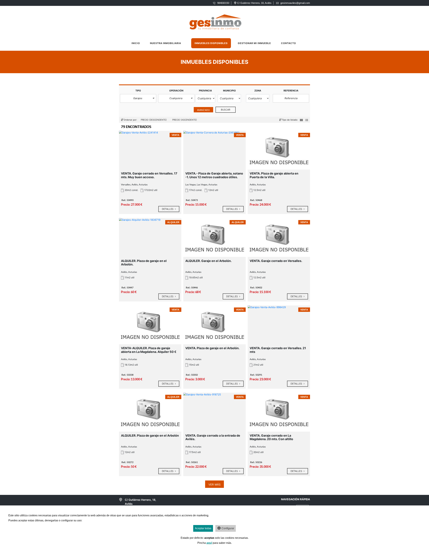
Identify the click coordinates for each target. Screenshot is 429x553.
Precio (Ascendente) (184, 119)
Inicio (136, 43)
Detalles (168, 209)
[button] (138, 98)
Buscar (225, 109)
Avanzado (203, 110)
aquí (209, 542)
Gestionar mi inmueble (254, 43)
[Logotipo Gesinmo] (211, 21)
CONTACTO (288, 43)
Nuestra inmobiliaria (165, 43)
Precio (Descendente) (154, 119)
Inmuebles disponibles (211, 43)
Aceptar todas (203, 528)
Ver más (214, 484)
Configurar (228, 528)
